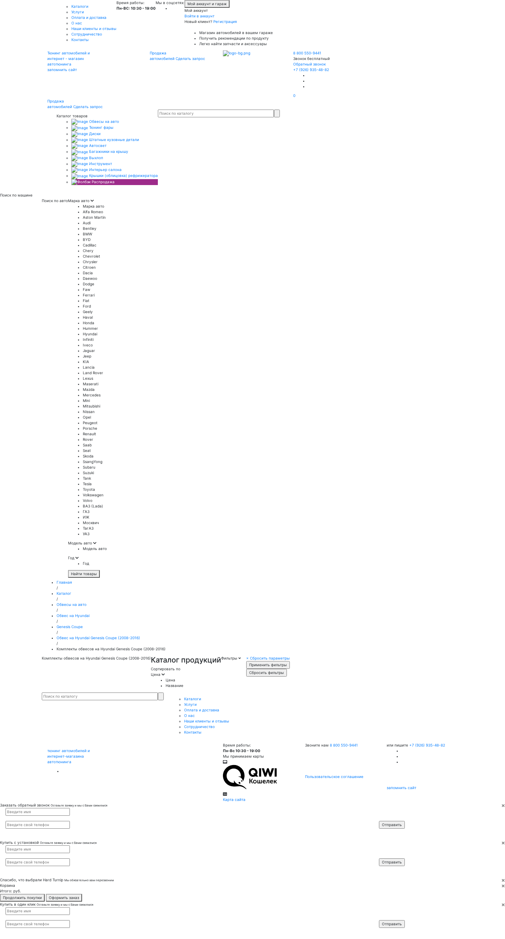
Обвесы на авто (103, 121)
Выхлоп (95, 157)
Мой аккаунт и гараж (207, 3)
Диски (94, 133)
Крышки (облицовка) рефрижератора (123, 175)
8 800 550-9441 (307, 53)
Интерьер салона (105, 169)
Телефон (390, 817)
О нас (76, 23)
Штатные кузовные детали (113, 139)
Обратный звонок (309, 64)
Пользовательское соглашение (334, 776)
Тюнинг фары (100, 127)
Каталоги (79, 6)
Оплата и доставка (88, 17)
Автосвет (97, 145)
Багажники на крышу (108, 151)
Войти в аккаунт (199, 16)
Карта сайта (234, 799)
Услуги (77, 12)
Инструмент (100, 163)
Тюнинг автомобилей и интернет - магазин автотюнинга (68, 58)
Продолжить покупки (22, 897)
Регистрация (225, 21)
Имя (387, 811)
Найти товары (84, 573)
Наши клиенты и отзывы (93, 28)
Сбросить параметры (268, 658)
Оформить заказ (64, 897)
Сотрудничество (86, 34)
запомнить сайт (62, 69)
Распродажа (103, 182)
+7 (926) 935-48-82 (311, 69)
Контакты (80, 39)
